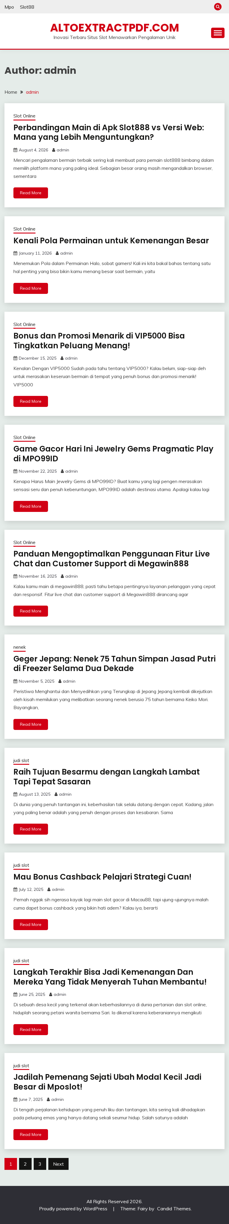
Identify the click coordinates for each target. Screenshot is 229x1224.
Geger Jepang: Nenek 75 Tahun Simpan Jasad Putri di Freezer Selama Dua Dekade (114, 663)
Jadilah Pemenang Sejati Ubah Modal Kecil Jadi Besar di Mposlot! (107, 1082)
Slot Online (24, 116)
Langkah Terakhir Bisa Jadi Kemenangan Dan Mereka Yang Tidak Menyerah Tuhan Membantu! (110, 977)
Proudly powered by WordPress (74, 1209)
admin (63, 150)
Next (58, 1164)
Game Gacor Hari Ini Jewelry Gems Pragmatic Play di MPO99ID (113, 453)
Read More (30, 192)
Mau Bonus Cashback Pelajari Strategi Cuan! (102, 877)
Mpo (9, 7)
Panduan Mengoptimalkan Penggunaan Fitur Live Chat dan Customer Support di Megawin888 (111, 558)
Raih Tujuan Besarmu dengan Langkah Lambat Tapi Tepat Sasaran (106, 777)
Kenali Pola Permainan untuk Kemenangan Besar (111, 240)
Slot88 (27, 7)
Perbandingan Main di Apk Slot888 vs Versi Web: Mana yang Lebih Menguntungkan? (108, 132)
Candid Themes (174, 1209)
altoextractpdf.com (114, 27)
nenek (19, 647)
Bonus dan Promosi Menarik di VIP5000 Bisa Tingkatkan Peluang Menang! (99, 340)
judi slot (21, 760)
